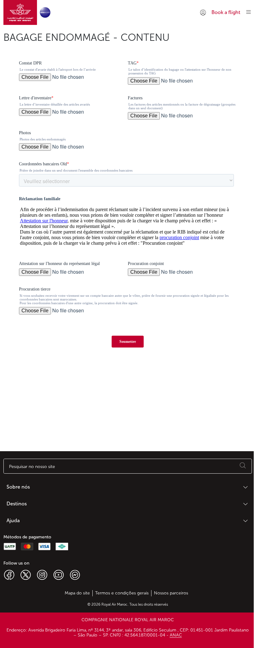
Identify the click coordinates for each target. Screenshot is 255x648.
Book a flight (225, 12)
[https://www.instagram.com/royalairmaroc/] (42, 574)
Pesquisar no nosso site (32, 466)
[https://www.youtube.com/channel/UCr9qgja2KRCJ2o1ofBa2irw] (58, 574)
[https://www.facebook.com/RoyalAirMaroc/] (9, 574)
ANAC (176, 635)
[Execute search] (243, 466)
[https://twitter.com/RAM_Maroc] (25, 574)
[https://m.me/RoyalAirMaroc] (75, 574)
